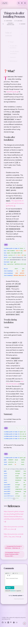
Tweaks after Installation (13, 47)
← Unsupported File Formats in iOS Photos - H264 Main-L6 (13, 547)
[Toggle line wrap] (20, 244)
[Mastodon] (11, 622)
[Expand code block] (14, 499)
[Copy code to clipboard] (17, 244)
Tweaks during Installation (14, 52)
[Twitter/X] (5, 622)
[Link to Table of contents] (20, 34)
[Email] (16, 622)
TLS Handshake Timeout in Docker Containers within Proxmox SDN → (12, 554)
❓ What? (10, 42)
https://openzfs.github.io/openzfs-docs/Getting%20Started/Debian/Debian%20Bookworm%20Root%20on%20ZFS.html (14, 516)
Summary (13, 57)
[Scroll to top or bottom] (24, 623)
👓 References (12, 61)
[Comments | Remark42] (14, 586)
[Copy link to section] (16, 71)
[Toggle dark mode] (21, 3)
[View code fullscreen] (23, 244)
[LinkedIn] (8, 622)
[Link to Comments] (16, 568)
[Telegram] (14, 622)
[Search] (18, 3)
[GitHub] (2, 622)
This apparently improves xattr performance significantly (15, 203)
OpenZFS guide (11, 92)
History (23, 24)
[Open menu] (25, 3)
